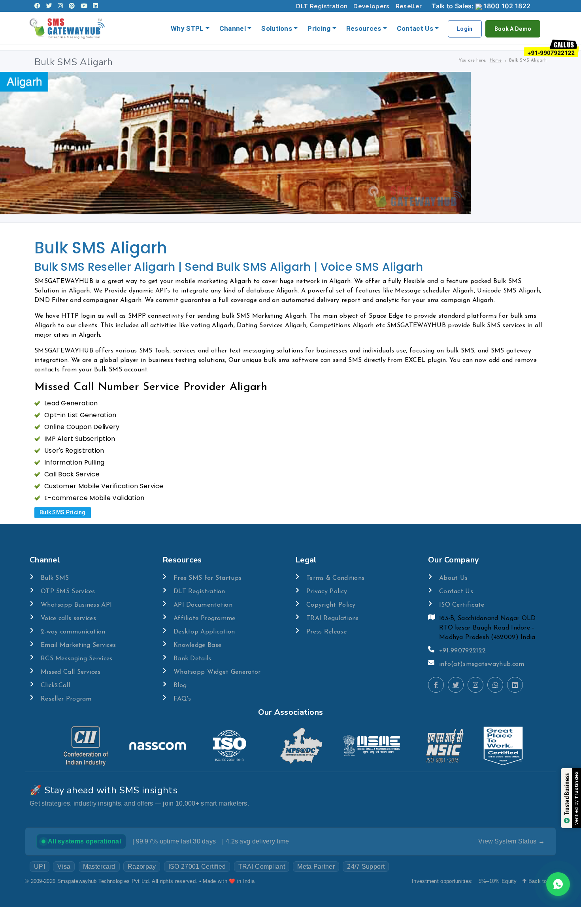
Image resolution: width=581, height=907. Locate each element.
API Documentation (203, 605)
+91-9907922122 (462, 651)
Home (496, 60)
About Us (453, 578)
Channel (232, 28)
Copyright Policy (331, 605)
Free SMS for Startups (207, 578)
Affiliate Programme (205, 618)
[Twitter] (49, 5)
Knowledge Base (197, 645)
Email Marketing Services (78, 645)
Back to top (541, 881)
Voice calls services (68, 618)
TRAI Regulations (332, 618)
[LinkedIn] (95, 5)
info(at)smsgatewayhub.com (481, 664)
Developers (371, 6)
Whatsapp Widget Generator (217, 672)
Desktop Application (204, 632)
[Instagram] (60, 5)
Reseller (409, 6)
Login (465, 29)
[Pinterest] (72, 5)
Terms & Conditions (335, 578)
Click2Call (55, 685)
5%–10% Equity (498, 881)
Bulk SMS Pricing (63, 512)
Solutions (276, 28)
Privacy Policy (326, 591)
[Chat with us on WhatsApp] (558, 884)
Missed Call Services (70, 672)
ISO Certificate (462, 605)
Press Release (326, 632)
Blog (180, 685)
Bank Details (192, 659)
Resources (363, 28)
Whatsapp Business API (76, 605)
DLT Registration (321, 6)
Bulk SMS (55, 578)
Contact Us (415, 28)
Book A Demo (512, 29)
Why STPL (187, 28)
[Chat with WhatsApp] (495, 685)
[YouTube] (84, 5)
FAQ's (182, 699)
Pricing (318, 28)
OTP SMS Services (68, 591)
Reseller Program (66, 699)
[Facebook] (37, 5)
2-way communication (73, 632)
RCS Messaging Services (77, 659)
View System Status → (511, 841)
